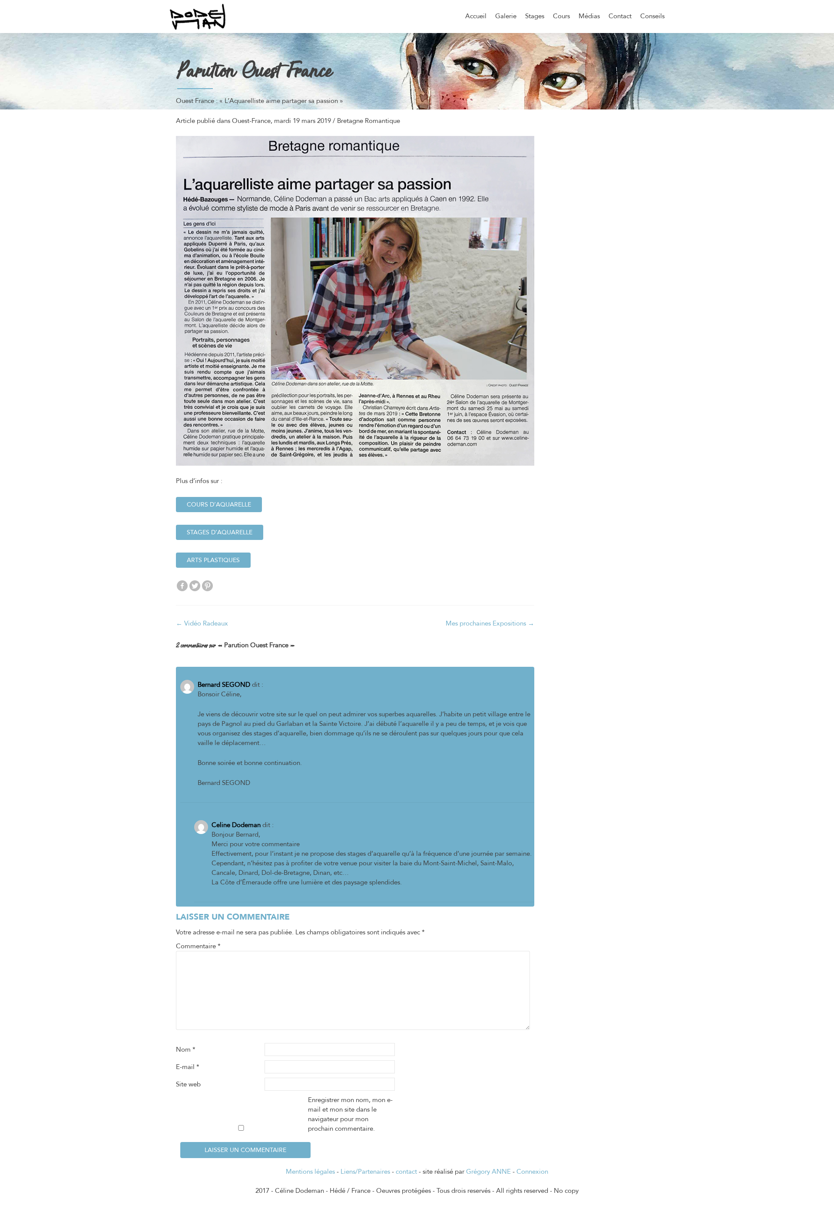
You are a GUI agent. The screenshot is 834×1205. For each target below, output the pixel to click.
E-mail (187, 1067)
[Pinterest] (207, 585)
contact (406, 1171)
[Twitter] (194, 585)
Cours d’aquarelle (219, 504)
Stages (534, 16)
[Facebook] (182, 585)
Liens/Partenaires (365, 1171)
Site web (188, 1084)
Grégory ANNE (488, 1171)
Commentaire (198, 946)
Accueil (475, 16)
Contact (620, 16)
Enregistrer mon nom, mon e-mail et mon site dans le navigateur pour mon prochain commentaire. (350, 1114)
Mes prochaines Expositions (490, 623)
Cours (561, 16)
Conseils (652, 16)
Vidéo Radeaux (202, 623)
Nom (185, 1049)
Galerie (505, 16)
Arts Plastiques (213, 560)
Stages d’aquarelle (219, 532)
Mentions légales (310, 1171)
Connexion (532, 1171)
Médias (589, 16)
